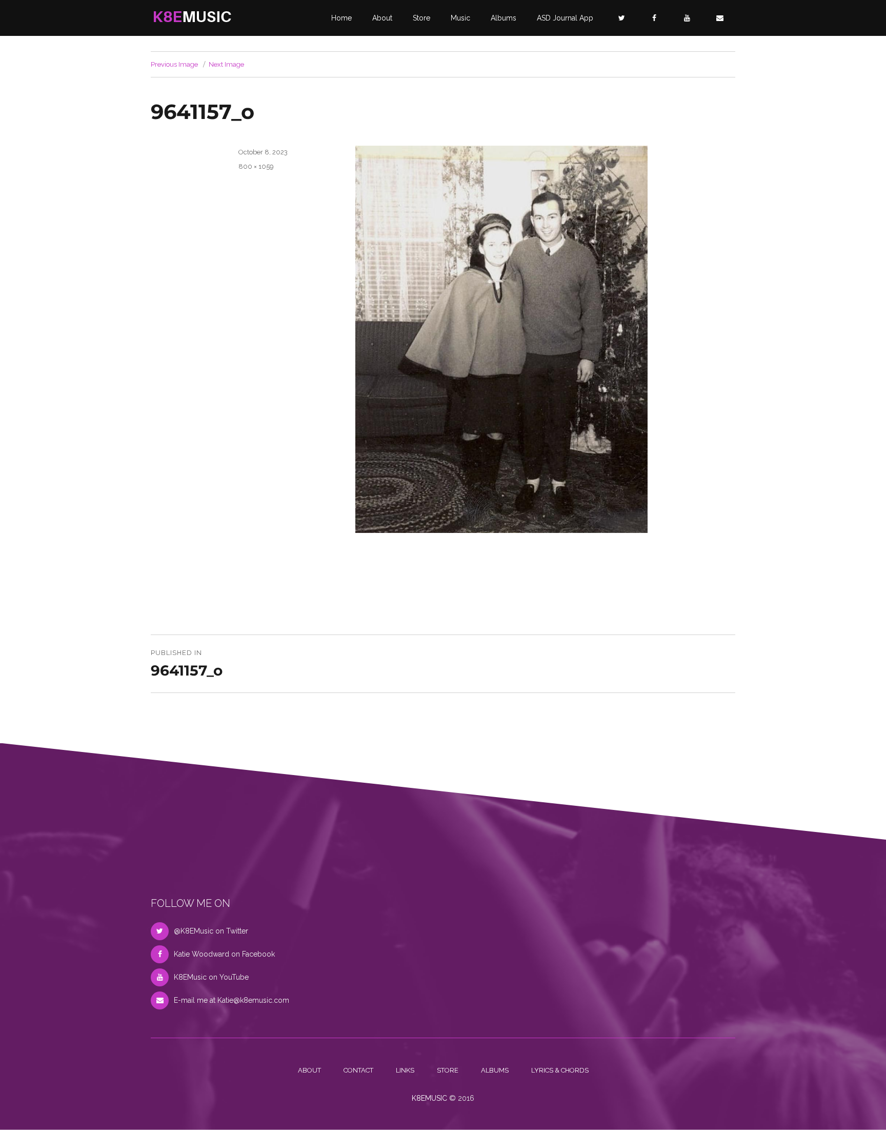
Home (341, 18)
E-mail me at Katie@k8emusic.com (231, 1000)
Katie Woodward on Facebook (224, 954)
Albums (503, 18)
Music (460, 18)
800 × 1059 (256, 166)
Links (405, 1070)
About (382, 18)
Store (421, 18)
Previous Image (174, 64)
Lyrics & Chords (560, 1070)
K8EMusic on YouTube (211, 977)
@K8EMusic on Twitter (211, 931)
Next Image (226, 64)
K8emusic (429, 1098)
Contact (358, 1070)
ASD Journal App (565, 18)
